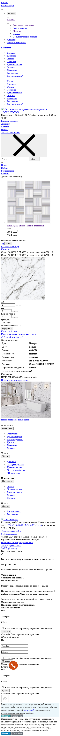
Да (2, 243)
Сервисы (11, 89)
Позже (8, 243)
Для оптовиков (14, 92)
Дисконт (5, 123)
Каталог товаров (9, 120)
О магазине (12, 433)
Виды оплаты (14, 511)
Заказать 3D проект (10, 132)
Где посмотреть (14, 436)
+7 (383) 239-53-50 (10, 112)
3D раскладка (13, 473)
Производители (15, 439)
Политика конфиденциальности (17, 542)
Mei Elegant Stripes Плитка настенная (25, 225)
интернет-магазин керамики (33, 109)
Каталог (11, 19)
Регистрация (7, 5)
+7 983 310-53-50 (14, 525)
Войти (4, 2)
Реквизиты (12, 101)
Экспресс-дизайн (15, 464)
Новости (11, 498)
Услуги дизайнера (16, 470)
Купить (5, 690)
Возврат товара (14, 492)
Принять (6, 716)
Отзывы (11, 95)
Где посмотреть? (15, 104)
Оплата (10, 86)
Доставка (11, 84)
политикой (28, 710)
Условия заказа (14, 489)
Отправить (7, 661)
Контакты (6, 47)
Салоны (5, 126)
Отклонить (17, 716)
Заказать (6, 631)
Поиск (4, 129)
